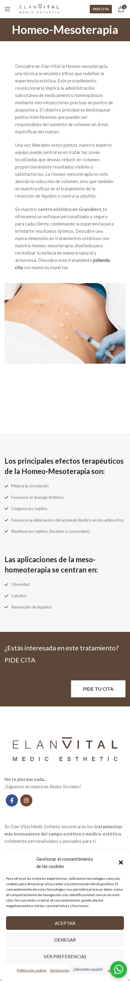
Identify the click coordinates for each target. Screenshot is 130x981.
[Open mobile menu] (8, 9)
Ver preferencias (65, 956)
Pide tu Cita (98, 689)
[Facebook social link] (12, 800)
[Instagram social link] (26, 800)
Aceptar (65, 923)
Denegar (65, 940)
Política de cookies (32, 970)
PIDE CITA (101, 9)
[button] (121, 862)
